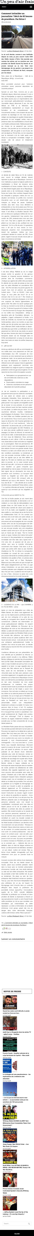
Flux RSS (17, 1233)
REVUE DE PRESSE (12, 991)
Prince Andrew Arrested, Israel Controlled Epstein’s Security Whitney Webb (16, 1191)
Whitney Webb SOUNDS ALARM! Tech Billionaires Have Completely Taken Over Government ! (17, 1123)
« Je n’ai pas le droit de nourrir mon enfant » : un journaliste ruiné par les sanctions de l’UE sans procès (15, 1100)
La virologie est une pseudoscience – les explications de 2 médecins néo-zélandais (17, 1077)
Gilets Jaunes (8, 932)
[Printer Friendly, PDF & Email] (6, 928)
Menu (4, 7)
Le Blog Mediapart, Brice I (15, 51)
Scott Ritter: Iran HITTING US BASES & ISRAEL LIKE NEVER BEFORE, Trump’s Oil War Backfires (16, 1168)
